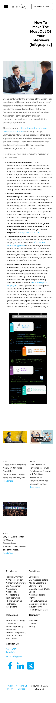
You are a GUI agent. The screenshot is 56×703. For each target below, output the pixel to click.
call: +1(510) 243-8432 (11, 651)
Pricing (32, 626)
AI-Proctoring (12, 594)
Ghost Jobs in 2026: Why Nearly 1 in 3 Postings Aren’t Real (14, 467)
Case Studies (12, 623)
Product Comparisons (16, 632)
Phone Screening (14, 600)
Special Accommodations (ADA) (37, 594)
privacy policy (10, 687)
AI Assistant (11, 589)
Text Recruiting (13, 597)
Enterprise (34, 576)
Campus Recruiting (38, 603)
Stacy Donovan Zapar (29, 232)
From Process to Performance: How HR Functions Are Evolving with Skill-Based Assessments (40, 471)
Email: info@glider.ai (15, 656)
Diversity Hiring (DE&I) (39, 589)
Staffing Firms (35, 585)
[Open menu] (6, 6)
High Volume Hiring (38, 600)
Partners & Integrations (11, 605)
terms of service (22, 687)
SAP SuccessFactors (38, 579)
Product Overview (14, 576)
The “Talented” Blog (15, 620)
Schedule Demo (42, 6)
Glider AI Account (14, 635)
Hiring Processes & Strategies (16, 23)
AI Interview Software (16, 582)
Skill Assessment (13, 585)
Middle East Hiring (37, 582)
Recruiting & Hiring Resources (14, 628)
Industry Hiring (35, 606)
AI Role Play (11, 591)
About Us (33, 620)
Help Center (11, 638)
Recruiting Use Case (38, 609)
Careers (32, 623)
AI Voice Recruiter (14, 579)
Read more (8, 480)
